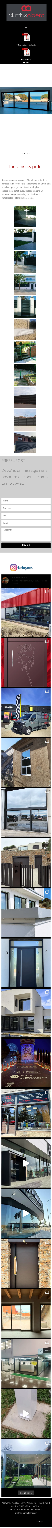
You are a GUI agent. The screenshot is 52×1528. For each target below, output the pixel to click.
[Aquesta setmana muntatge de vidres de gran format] (26, 1013)
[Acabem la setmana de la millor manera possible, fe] (26, 862)
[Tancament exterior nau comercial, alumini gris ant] (26, 812)
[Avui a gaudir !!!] (26, 1063)
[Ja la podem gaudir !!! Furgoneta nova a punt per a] (26, 712)
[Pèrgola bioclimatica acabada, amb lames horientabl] (26, 1463)
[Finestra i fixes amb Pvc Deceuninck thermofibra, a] (26, 762)
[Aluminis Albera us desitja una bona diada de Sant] (26, 662)
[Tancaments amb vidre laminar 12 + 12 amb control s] (26, 1213)
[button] (26, 27)
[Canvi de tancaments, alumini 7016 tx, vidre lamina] (26, 612)
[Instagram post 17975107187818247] (26, 1413)
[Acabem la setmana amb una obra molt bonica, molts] (26, 1313)
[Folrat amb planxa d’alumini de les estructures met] (26, 1163)
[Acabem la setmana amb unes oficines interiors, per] (26, 1363)
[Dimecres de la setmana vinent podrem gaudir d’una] (26, 1113)
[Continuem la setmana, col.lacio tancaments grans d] (26, 912)
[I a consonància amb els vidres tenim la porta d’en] (26, 963)
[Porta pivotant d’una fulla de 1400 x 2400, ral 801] (26, 1263)
